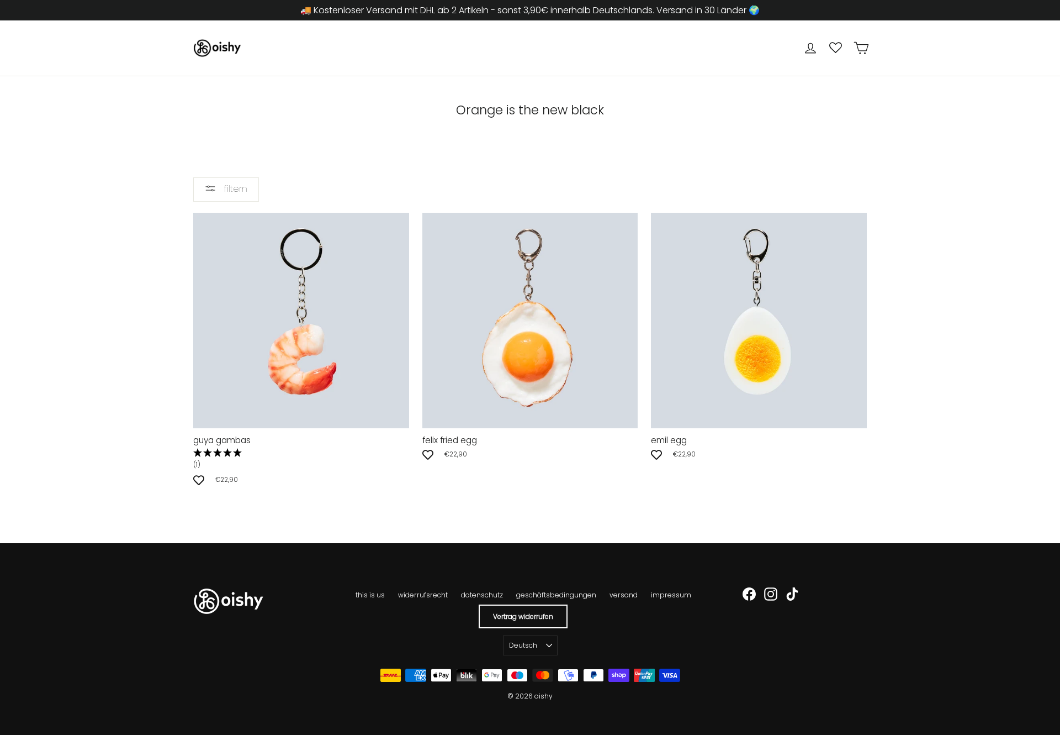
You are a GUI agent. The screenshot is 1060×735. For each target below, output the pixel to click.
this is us (370, 595)
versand (624, 595)
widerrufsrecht (423, 595)
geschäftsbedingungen (556, 595)
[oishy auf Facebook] (749, 594)
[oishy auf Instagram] (770, 594)
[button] (301, 459)
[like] (199, 480)
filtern (234, 188)
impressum (671, 595)
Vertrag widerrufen (523, 616)
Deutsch (523, 645)
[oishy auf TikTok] (792, 594)
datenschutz (482, 595)
